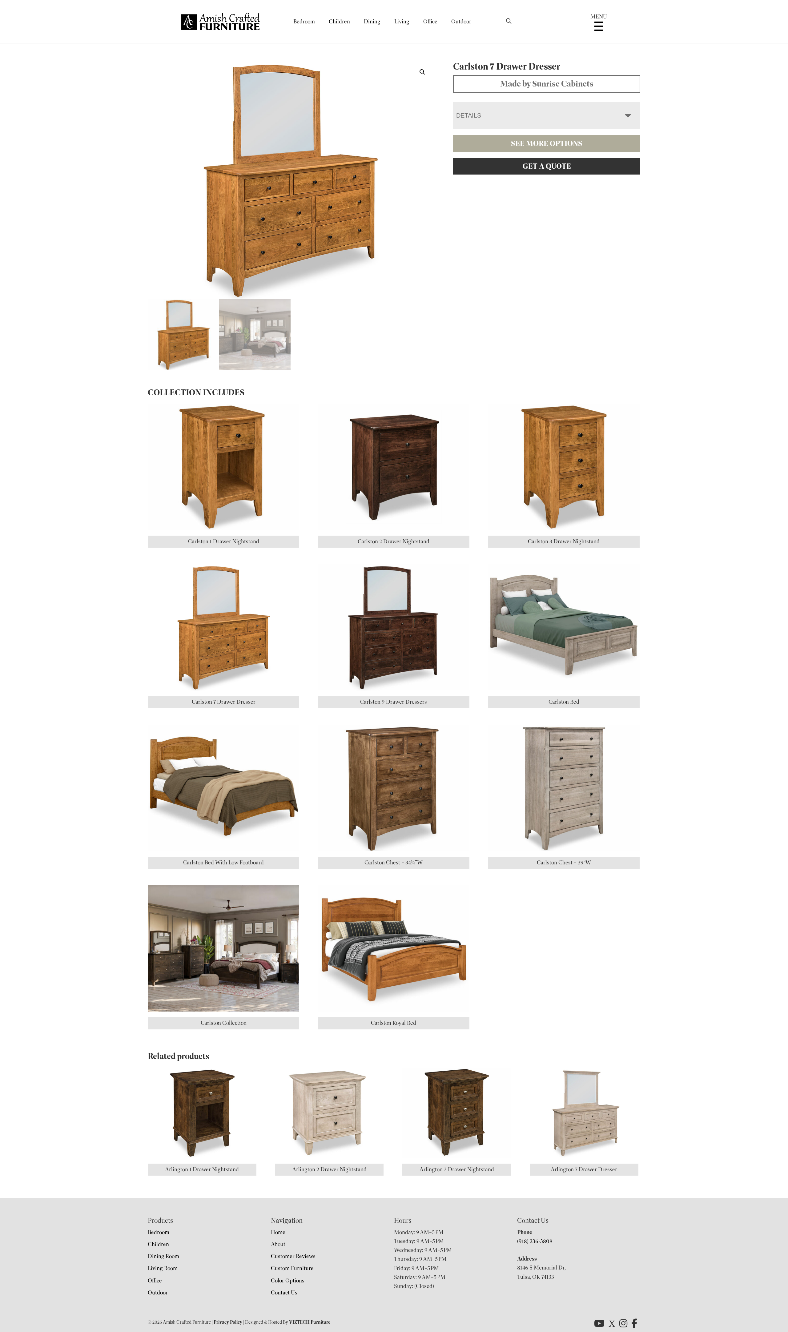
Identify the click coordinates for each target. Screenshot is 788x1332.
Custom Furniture (292, 1268)
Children (339, 21)
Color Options (287, 1280)
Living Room (163, 1268)
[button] (422, 72)
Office (430, 21)
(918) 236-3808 (535, 1241)
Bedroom (304, 21)
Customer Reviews (293, 1256)
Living (401, 21)
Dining (372, 21)
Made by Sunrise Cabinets (546, 83)
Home (278, 1232)
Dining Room (163, 1256)
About (278, 1244)
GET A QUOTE (547, 166)
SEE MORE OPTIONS (546, 143)
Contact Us (284, 1292)
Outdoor (461, 21)
